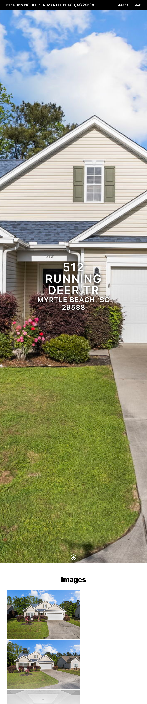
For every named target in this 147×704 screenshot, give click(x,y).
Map (137, 5)
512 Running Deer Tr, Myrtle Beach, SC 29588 (50, 5)
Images (122, 5)
